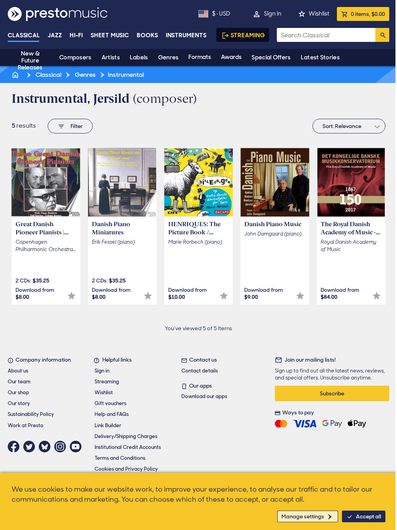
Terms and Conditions (120, 458)
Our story (19, 403)
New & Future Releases (30, 60)
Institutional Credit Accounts (128, 447)
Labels (139, 57)
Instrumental (126, 75)
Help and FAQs (112, 414)
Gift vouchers (110, 403)
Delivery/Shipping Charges (126, 436)
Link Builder (108, 425)
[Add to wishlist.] (71, 296)
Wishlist (319, 13)
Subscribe (332, 393)
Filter (77, 126)
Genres (168, 57)
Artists (111, 57)
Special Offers (271, 57)
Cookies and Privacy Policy (126, 469)
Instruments (186, 35)
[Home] (16, 75)
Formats (199, 57)
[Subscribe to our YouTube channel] (77, 446)
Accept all (368, 516)
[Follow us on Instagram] (62, 446)
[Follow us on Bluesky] (46, 446)
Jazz (55, 35)
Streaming (248, 35)
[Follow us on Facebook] (15, 446)
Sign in (272, 13)
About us (18, 370)
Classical (24, 35)
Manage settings (302, 516)
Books (147, 35)
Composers (75, 57)
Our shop (18, 392)
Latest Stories (320, 57)
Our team (19, 381)
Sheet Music (110, 35)
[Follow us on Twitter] (31, 446)
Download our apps (204, 396)
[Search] (382, 35)
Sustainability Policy (31, 414)
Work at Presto (25, 425)
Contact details (199, 370)
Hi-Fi (76, 35)
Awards (231, 57)
